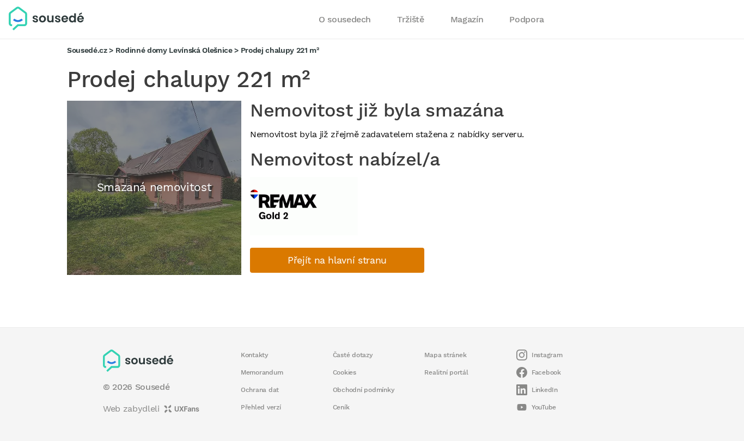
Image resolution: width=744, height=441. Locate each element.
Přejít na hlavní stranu (337, 260)
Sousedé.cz (87, 50)
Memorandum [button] (262, 372)
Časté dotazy (353, 355)
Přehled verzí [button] (261, 407)
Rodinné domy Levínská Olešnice (174, 50)
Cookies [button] (344, 372)
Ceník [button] (341, 407)
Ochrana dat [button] (260, 390)
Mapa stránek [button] (445, 355)
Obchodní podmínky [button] (364, 390)
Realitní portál (446, 372)
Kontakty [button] (255, 355)
